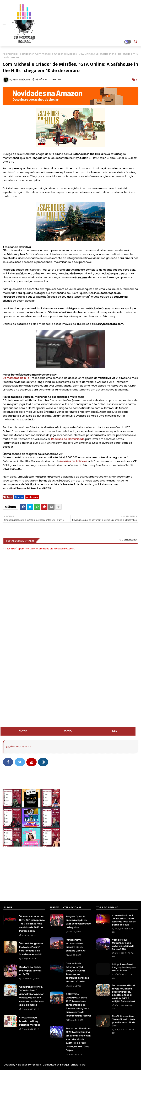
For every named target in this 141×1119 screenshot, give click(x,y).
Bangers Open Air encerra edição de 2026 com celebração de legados (78, 922)
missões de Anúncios (73, 461)
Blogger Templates (29, 1064)
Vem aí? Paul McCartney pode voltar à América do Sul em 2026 (123, 944)
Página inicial (10, 54)
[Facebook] (23, 507)
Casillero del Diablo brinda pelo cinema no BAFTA (30, 970)
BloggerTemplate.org (72, 1064)
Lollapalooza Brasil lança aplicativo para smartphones (124, 967)
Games (19, 497)
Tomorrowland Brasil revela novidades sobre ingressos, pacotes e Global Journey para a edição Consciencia (123, 993)
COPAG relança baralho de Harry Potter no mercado (30, 1021)
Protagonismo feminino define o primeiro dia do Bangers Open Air (75, 945)
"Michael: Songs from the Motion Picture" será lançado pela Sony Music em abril (31, 949)
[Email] (51, 507)
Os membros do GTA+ (17, 378)
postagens (26, 54)
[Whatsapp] (37, 507)
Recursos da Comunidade (68, 439)
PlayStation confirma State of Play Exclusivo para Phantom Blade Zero (124, 1021)
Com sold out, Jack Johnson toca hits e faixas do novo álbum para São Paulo (124, 920)
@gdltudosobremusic (18, 746)
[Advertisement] (70, 654)
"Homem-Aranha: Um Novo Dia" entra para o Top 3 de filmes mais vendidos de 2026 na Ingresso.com (32, 924)
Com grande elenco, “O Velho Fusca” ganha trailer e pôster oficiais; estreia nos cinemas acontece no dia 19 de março (31, 995)
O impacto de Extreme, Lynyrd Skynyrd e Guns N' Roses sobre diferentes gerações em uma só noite (77, 972)
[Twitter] (30, 507)
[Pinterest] (44, 507)
